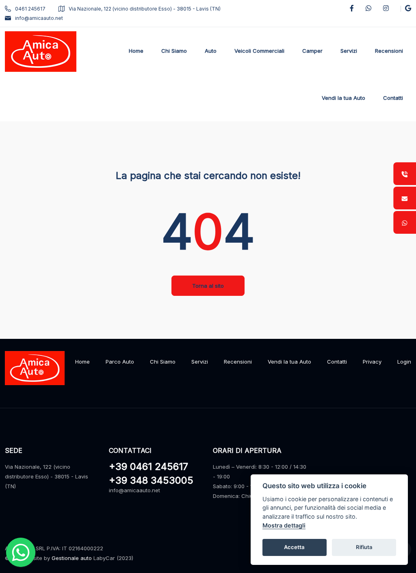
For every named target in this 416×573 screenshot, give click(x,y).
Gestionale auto (72, 558)
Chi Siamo (163, 361)
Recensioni (238, 361)
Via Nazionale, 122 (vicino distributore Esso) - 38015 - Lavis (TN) (145, 9)
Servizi (199, 361)
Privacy (372, 361)
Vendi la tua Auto (289, 361)
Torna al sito (208, 285)
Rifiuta (364, 547)
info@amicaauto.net (39, 18)
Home (82, 361)
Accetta (294, 547)
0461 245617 (30, 9)
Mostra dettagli (284, 525)
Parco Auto (120, 361)
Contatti (337, 361)
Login (404, 361)
